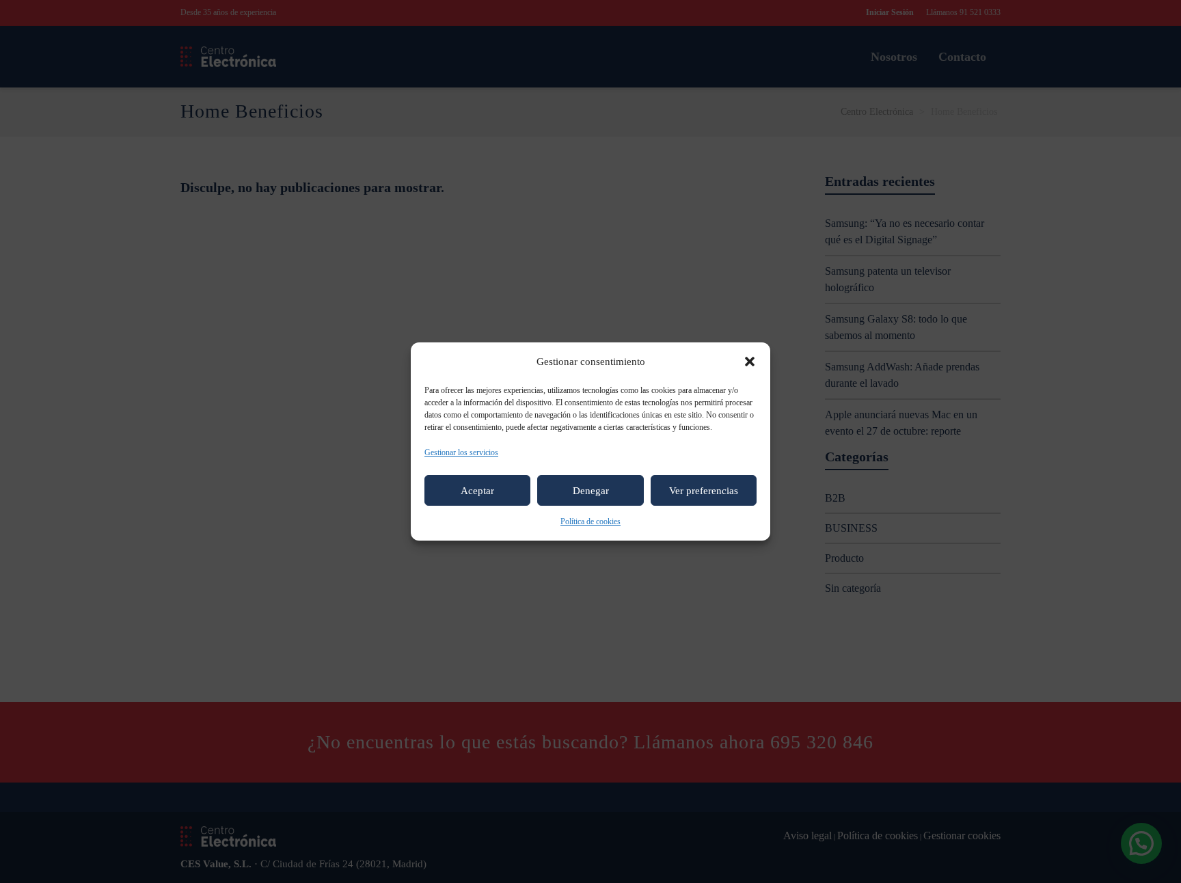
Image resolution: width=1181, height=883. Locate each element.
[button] (750, 361)
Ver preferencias (703, 490)
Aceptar (477, 490)
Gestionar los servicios (461, 452)
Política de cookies (590, 521)
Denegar (591, 490)
